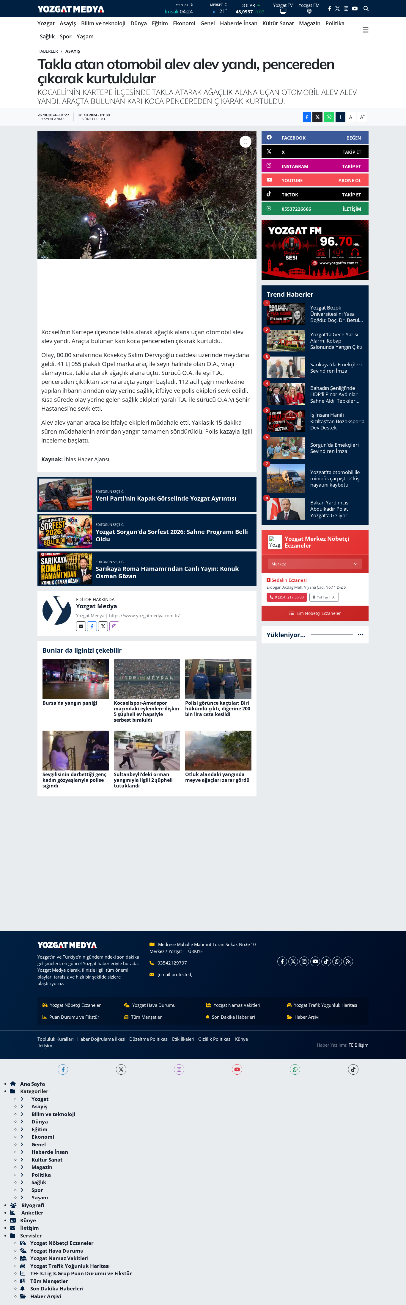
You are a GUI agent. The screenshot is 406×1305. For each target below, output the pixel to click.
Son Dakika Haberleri (233, 1017)
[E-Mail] (81, 626)
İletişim (44, 1045)
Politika (334, 23)
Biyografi (32, 1205)
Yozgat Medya (96, 606)
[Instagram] (114, 626)
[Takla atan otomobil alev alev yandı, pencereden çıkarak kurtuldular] (146, 195)
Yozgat (46, 23)
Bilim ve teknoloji (103, 23)
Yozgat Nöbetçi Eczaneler (75, 1005)
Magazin (309, 23)
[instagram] (179, 1069)
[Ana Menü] (366, 30)
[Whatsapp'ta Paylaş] (329, 117)
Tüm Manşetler (146, 1017)
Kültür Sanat (278, 23)
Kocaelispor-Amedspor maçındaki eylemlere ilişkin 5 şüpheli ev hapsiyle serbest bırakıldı (146, 711)
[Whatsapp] (337, 961)
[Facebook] (92, 626)
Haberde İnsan (238, 23)
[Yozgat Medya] (57, 609)
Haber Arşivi (307, 1017)
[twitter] (121, 1069)
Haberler (47, 51)
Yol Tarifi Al (326, 597)
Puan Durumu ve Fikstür (74, 1017)
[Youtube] (315, 961)
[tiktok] (353, 1069)
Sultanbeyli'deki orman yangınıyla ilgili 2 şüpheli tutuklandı (143, 780)
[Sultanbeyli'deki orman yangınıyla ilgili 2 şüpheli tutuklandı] (147, 749)
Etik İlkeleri (183, 1039)
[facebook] (63, 1069)
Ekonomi (184, 23)
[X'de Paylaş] (317, 117)
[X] (293, 961)
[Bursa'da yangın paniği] (76, 678)
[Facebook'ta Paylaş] (307, 117)
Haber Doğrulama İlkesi (101, 1039)
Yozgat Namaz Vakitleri (237, 1005)
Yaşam (85, 36)
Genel (207, 23)
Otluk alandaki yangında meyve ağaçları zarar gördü (217, 777)
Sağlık (47, 36)
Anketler (31, 1212)
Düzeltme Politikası (149, 1039)
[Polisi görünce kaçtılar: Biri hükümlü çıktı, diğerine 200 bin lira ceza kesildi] (218, 678)
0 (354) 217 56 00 (289, 597)
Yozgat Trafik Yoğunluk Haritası (325, 1005)
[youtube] (237, 1069)
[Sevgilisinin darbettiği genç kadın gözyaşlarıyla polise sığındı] (76, 749)
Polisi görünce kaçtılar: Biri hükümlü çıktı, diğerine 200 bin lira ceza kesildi (217, 709)
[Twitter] (103, 626)
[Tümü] (360, 634)
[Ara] (366, 8)
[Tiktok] (326, 961)
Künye (241, 1039)
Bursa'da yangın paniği (70, 703)
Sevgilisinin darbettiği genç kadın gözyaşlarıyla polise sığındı (74, 780)
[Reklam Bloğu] (315, 249)
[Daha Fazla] (340, 117)
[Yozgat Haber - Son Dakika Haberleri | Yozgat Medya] (70, 8)
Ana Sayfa (32, 1083)
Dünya (138, 23)
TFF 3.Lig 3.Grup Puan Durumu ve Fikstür (81, 1273)
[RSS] (348, 961)
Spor (66, 36)
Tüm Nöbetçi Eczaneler (318, 613)
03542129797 (172, 963)
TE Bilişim (359, 1045)
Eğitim (160, 23)
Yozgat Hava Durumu (154, 1005)
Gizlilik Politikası (215, 1039)
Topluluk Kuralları (55, 1039)
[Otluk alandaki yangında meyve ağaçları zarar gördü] (218, 749)
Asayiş (68, 23)
